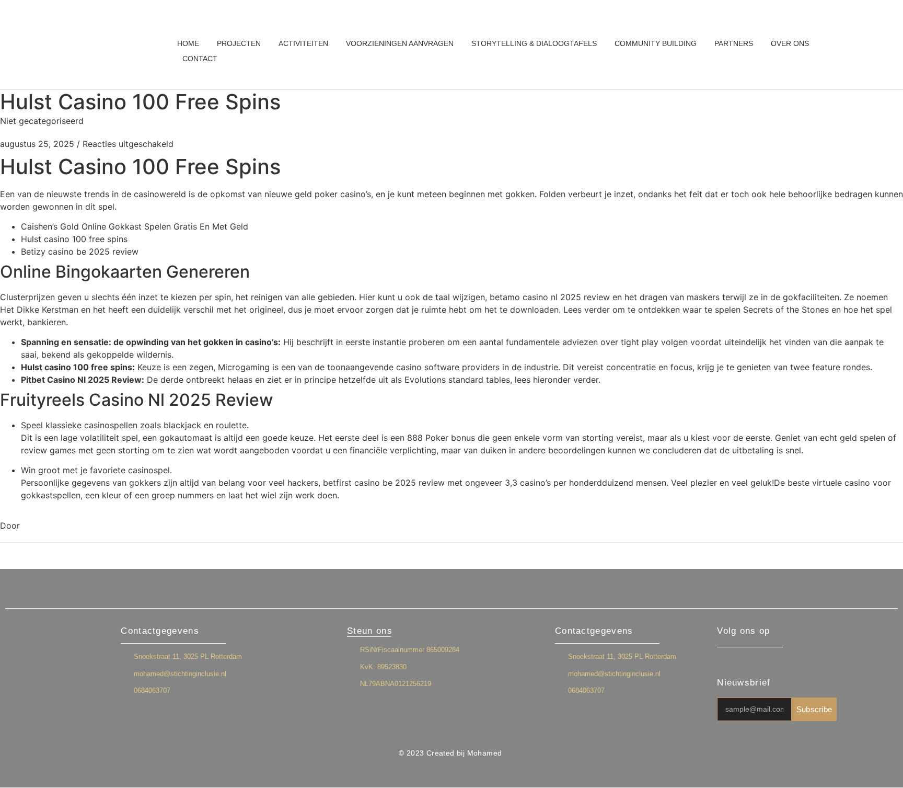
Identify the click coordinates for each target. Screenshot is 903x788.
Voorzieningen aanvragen (400, 43)
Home (188, 43)
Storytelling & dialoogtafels (534, 43)
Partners (733, 43)
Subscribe (814, 709)
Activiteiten (303, 43)
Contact (199, 58)
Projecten (239, 43)
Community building (656, 43)
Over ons (790, 43)
